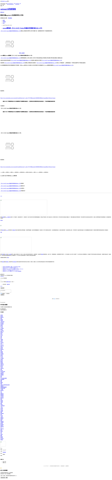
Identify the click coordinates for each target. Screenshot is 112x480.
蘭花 (1, 377)
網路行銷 (2, 426)
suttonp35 (2, 276)
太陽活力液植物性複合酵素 (5, 384)
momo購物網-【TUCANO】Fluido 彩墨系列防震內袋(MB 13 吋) (22, 28)
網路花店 (2, 393)
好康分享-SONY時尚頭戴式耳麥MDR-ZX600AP (10, 270)
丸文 (6, 254)
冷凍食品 (2, 342)
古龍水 (1, 434)
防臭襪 (1, 320)
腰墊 (1, 381)
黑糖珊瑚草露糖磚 (3, 387)
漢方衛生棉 (14, 261)
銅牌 (1, 403)
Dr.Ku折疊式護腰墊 (3, 378)
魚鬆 (1, 232)
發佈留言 (2, 294)
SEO (1, 391)
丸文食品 (9, 254)
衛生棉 (3, 261)
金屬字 (1, 404)
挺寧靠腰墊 (2, 379)
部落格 (4, 21)
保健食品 (2, 363)
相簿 (4, 20)
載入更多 (2, 288)
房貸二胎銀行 (22, 53)
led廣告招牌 (2, 405)
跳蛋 (1, 420)
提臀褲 (1, 439)
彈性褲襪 (2, 413)
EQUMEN (2, 438)
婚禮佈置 (2, 394)
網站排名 (2, 390)
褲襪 (1, 412)
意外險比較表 (2, 371)
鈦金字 (1, 409)
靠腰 (1, 380)
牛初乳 (1, 367)
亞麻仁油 (2, 364)
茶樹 (1, 432)
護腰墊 (1, 382)
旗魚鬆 (42, 254)
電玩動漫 (10, 18)
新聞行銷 (2, 428)
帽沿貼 (1, 316)
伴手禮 (1, 415)
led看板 (1, 410)
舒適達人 (7, 261)
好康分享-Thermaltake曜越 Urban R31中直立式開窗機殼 (12, 271)
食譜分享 (8, 284)
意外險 (1, 370)
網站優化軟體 (2, 388)
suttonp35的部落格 (8, 9)
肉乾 (1, 337)
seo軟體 (1, 389)
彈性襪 (1, 411)
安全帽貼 (2, 323)
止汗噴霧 (2, 328)
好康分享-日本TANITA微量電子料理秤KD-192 (10, 267)
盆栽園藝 (2, 374)
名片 (4, 23)
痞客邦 (7, 281)
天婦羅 (1, 339)
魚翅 (1, 343)
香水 (1, 433)
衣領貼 (1, 315)
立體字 (1, 402)
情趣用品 (2, 417)
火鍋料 (1, 340)
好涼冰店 (2, 322)
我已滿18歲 (3, 477)
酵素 (1, 369)
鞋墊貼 (1, 329)
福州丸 (1, 341)
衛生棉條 (2, 424)
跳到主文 (2, 12)
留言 (9, 281)
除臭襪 (1, 319)
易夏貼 (1, 400)
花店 (1, 392)
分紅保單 (2, 372)
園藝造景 (2, 373)
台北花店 (2, 396)
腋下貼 (1, 326)
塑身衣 (1, 220)
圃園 (1, 435)
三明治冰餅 (2, 321)
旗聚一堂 (2, 331)
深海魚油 (2, 368)
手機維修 (2, 422)
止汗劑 (1, 327)
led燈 (1, 406)
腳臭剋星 (2, 317)
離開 (6, 477)
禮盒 (8, 257)
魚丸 (1, 338)
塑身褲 (1, 437)
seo (1, 427)
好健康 (1, 362)
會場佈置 (2, 395)
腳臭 (1, 318)
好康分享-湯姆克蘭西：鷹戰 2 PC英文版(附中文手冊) (11, 266)
